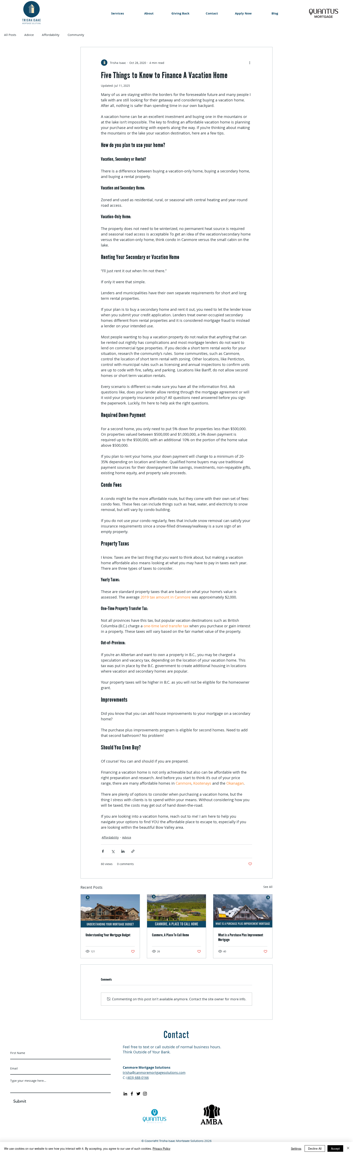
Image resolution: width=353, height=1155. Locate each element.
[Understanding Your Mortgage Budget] (110, 910)
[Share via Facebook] (103, 851)
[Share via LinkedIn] (123, 851)
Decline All (315, 1148)
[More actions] (249, 62)
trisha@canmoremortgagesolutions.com (154, 1072)
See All (268, 887)
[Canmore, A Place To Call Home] (176, 910)
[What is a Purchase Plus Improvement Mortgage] (242, 910)
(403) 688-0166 (137, 1077)
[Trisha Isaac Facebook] (131, 1093)
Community (76, 35)
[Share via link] (133, 851)
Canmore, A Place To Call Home (170, 934)
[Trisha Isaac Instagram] (144, 1093)
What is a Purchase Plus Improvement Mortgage (240, 937)
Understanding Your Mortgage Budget (108, 934)
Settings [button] (296, 1148)
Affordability (50, 35)
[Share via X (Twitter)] (113, 851)
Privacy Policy (161, 1148)
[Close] (348, 1148)
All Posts (10, 35)
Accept (335, 1148)
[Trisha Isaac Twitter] (138, 1093)
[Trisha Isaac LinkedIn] (125, 1093)
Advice (29, 35)
